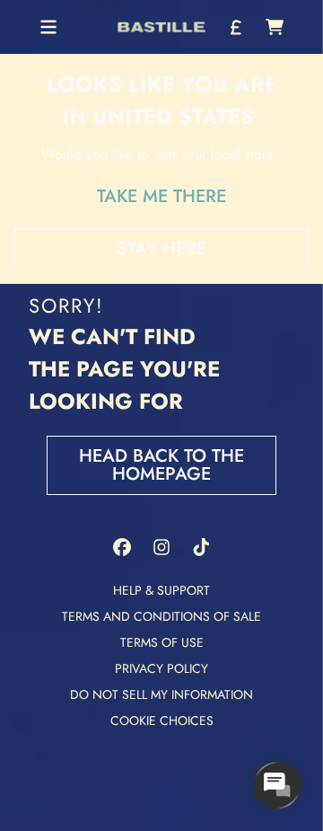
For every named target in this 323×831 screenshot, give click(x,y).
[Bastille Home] (162, 27)
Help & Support (161, 590)
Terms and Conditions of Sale (161, 616)
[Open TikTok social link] (201, 547)
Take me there (161, 196)
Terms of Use (162, 642)
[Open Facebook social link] (122, 547)
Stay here (161, 248)
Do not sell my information (161, 694)
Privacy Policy (161, 668)
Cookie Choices (162, 720)
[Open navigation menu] (48, 27)
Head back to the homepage (161, 465)
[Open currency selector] (235, 27)
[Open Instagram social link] (161, 547)
